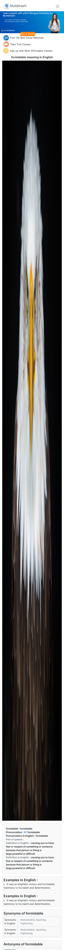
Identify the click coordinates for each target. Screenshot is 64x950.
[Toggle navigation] (58, 6)
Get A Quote (28, 33)
